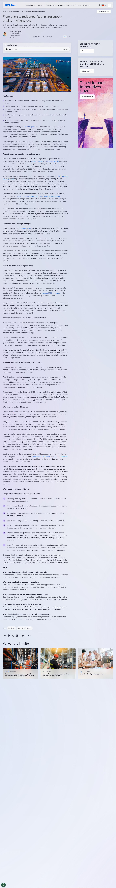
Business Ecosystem (51, 5)
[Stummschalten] (10, 49)
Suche (99, 5)
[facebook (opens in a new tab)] (9, 635)
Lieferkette (11, 628)
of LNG (56, 161)
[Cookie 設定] (3, 885)
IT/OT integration (60, 456)
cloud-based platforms (41, 456)
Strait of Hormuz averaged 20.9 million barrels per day (38, 196)
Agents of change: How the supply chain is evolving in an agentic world (56, 675)
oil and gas (29, 127)
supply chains (26, 228)
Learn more (95, 663)
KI (64, 36)
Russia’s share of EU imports (42, 161)
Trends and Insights (14, 11)
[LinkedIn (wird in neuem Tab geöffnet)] (16, 635)
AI (14, 412)
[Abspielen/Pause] (6, 49)
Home (4, 11)
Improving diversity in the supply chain (92, 674)
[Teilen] (69, 36)
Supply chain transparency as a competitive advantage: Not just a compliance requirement (19, 675)
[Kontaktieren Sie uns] (109, 5)
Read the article (20, 663)
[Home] (11, 5)
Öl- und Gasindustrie (24, 628)
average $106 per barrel (51, 293)
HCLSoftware (86, 5)
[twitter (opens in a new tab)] (13, 635)
